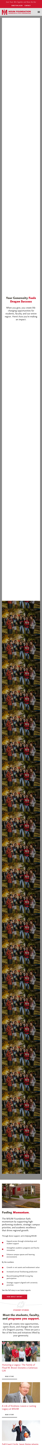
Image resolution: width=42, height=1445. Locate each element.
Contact (27, 5)
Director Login (16, 5)
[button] (39, 12)
